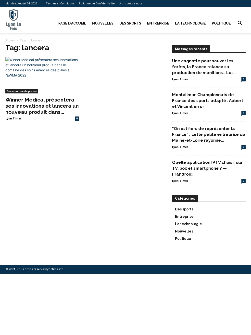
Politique (221, 23)
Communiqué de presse (22, 91)
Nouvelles (102, 23)
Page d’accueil (72, 23)
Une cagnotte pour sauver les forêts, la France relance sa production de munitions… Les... (204, 66)
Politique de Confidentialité (97, 3)
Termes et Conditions (60, 3)
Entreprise (158, 23)
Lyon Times (13, 118)
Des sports (130, 23)
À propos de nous (130, 3)
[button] (240, 23)
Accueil (10, 40)
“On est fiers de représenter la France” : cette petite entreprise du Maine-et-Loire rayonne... (208, 134)
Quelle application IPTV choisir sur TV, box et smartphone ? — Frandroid (207, 168)
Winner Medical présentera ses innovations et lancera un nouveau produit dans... (42, 106)
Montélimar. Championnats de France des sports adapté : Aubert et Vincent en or (207, 100)
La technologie (190, 23)
